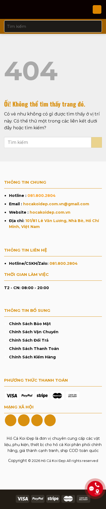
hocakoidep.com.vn (50, 212)
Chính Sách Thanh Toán (34, 348)
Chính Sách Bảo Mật (30, 323)
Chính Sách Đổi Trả (29, 340)
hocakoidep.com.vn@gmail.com (56, 203)
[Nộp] (95, 26)
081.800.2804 (41, 195)
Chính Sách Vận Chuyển (33, 331)
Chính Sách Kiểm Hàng (32, 357)
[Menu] (7, 9)
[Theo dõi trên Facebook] (10, 420)
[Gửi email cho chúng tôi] (50, 420)
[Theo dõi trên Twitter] (37, 420)
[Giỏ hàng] (97, 9)
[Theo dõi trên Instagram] (23, 420)
